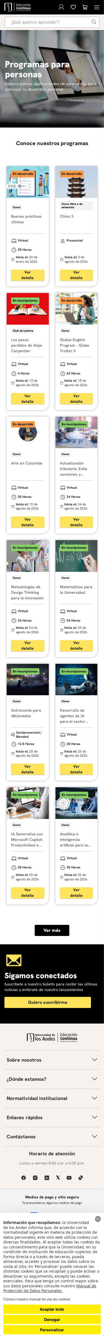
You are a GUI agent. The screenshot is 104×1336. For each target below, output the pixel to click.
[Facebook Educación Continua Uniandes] (23, 1177)
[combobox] (52, 22)
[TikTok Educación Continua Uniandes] (80, 1177)
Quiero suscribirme (47, 1002)
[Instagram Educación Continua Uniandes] (35, 1177)
